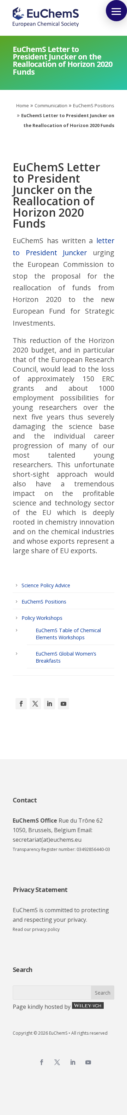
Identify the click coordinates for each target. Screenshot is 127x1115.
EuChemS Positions (93, 105)
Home (22, 105)
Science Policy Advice (46, 585)
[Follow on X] (35, 703)
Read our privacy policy (36, 929)
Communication (51, 105)
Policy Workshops (42, 617)
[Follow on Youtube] (63, 703)
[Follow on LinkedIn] (49, 703)
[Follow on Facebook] (21, 703)
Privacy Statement (40, 889)
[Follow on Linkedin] (72, 1062)
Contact (25, 800)
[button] (116, 10)
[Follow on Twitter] (57, 1062)
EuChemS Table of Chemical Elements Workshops (68, 634)
